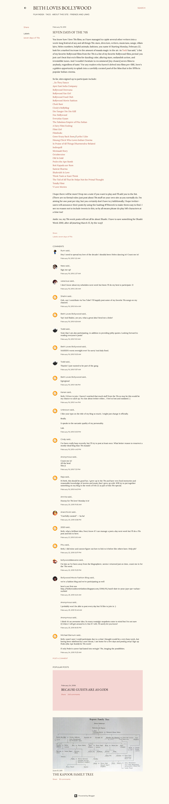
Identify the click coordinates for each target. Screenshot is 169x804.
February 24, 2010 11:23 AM (71, 652)
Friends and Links (79, 14)
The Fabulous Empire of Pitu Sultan (70, 122)
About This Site (60, 14)
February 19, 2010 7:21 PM (70, 469)
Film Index (38, 14)
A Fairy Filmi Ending (62, 125)
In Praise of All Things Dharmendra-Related (74, 143)
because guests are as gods (84, 689)
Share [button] (26, 27)
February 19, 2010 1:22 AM (70, 258)
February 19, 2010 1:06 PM (70, 385)
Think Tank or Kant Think (65, 176)
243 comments (74, 694)
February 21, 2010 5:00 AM (71, 537)
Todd (124, 50)
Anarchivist (66, 512)
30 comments (64, 779)
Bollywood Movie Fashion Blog (75, 577)
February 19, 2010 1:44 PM (71, 402)
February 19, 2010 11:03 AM (71, 354)
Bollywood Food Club (63, 97)
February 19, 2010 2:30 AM (71, 289)
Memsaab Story (60, 151)
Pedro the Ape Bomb (63, 161)
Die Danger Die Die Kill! (64, 111)
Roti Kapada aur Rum (63, 165)
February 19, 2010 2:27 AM (71, 274)
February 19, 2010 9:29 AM (71, 322)
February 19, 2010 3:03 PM (71, 432)
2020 (63, 527)
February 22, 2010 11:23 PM (71, 570)
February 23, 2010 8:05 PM (71, 628)
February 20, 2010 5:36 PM (71, 520)
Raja (63, 477)
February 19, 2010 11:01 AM (71, 339)
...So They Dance (61, 82)
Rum (63, 250)
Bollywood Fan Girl (62, 93)
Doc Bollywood (60, 115)
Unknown (65, 410)
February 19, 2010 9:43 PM (71, 489)
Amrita (64, 497)
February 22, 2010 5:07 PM (71, 553)
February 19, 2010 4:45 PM (71, 449)
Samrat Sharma (60, 169)
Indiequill (57, 147)
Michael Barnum (68, 635)
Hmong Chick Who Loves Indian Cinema (72, 140)
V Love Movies (60, 187)
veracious (65, 281)
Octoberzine (59, 154)
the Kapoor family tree (73, 774)
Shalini (64, 296)
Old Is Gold (58, 158)
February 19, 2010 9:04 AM (71, 306)
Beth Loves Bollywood (62, 8)
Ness (63, 266)
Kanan (63, 392)
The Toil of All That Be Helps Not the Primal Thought (78, 179)
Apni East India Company (65, 86)
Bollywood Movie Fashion (65, 100)
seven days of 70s (32, 38)
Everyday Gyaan (60, 118)
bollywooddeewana (69, 560)
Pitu (62, 545)
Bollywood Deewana (62, 89)
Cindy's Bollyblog (61, 107)
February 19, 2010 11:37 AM (71, 370)
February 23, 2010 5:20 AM (71, 595)
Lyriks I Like (82, 136)
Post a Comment (60, 658)
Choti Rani (58, 104)
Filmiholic (57, 133)
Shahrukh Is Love (61, 172)
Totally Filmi (58, 183)
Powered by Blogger (86, 796)
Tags (48, 14)
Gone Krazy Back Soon (64, 136)
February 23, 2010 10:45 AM (71, 610)
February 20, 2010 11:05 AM (71, 505)
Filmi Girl (57, 129)
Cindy (63, 439)
